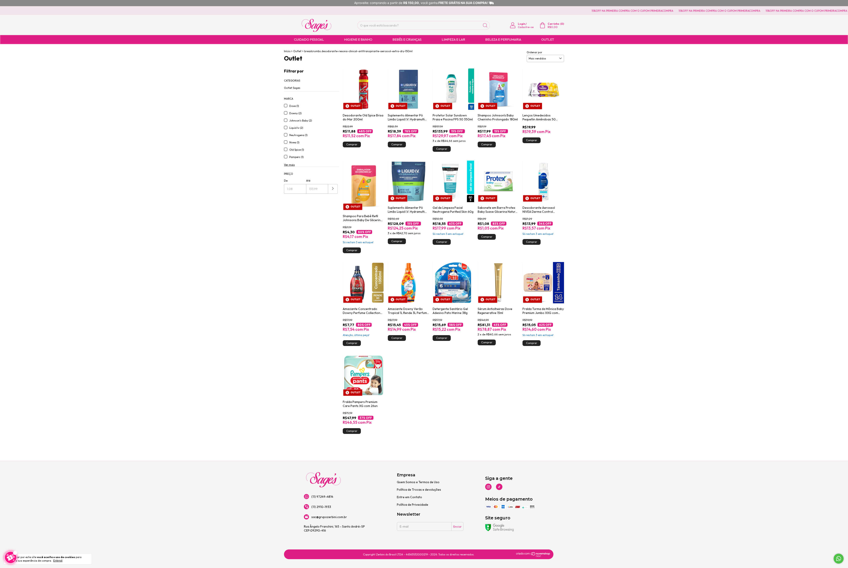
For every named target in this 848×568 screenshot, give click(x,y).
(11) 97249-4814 (322, 497)
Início (287, 51)
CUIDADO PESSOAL (309, 39)
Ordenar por (534, 52)
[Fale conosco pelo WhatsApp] (839, 559)
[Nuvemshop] (533, 556)
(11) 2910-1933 (321, 507)
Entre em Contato (409, 497)
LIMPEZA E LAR (453, 39)
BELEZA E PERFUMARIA (503, 39)
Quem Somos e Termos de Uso (418, 482)
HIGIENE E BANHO (358, 39)
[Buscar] (485, 25)
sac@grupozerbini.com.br (329, 517)
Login (521, 23)
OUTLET (547, 39)
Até (308, 180)
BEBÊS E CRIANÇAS (407, 39)
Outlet (297, 51)
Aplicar (333, 189)
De (286, 180)
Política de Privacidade (412, 505)
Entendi (57, 560)
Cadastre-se (526, 27)
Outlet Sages (292, 87)
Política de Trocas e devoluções (419, 490)
